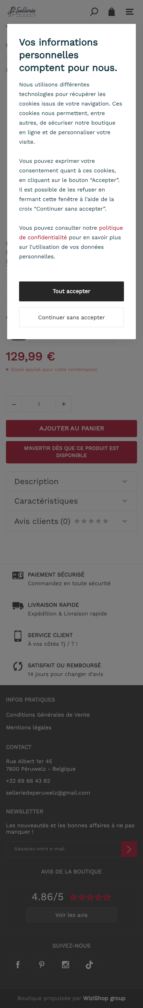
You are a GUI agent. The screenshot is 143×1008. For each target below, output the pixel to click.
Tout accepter (72, 291)
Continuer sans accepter (71, 318)
